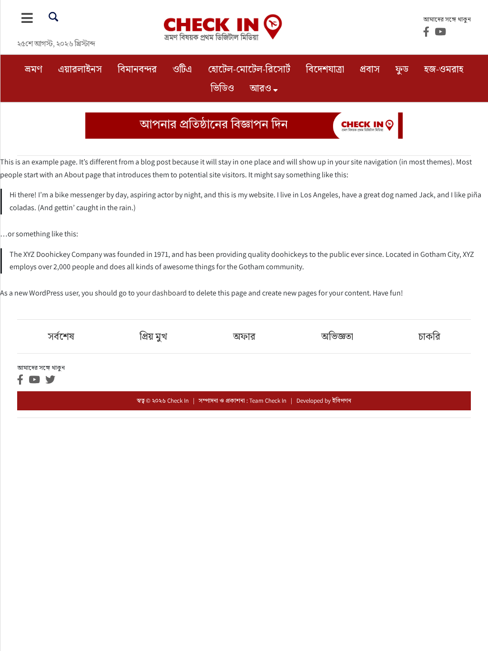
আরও (260, 88)
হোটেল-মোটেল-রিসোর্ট (249, 69)
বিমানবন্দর (137, 69)
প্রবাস (370, 69)
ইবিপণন (341, 401)
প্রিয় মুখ (153, 336)
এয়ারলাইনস (80, 69)
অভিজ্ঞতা (337, 336)
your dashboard (161, 293)
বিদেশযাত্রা (325, 69)
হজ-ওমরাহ (443, 69)
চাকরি (429, 336)
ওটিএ (182, 69)
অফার (244, 336)
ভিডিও (222, 88)
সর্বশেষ (61, 336)
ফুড (402, 69)
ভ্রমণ (33, 69)
